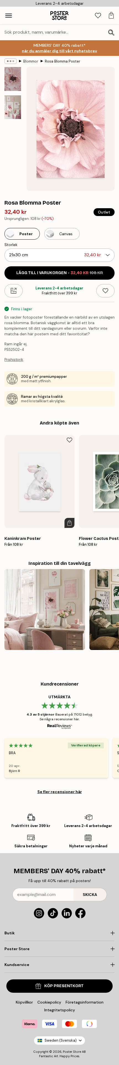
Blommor (30, 61)
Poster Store (72, 1052)
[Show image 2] (12, 107)
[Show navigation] (8, 15)
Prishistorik (13, 359)
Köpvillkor (24, 1002)
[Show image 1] (12, 79)
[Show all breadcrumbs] (10, 61)
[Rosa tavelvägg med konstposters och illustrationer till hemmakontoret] (44, 609)
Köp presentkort (64, 986)
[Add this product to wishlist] (105, 290)
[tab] (98, 15)
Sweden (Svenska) (61, 1040)
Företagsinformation (85, 1002)
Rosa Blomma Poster (62, 61)
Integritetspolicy (59, 1009)
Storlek (10, 244)
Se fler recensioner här (59, 791)
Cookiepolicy (49, 1002)
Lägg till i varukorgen (59, 272)
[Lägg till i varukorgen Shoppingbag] (69, 523)
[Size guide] (13, 290)
